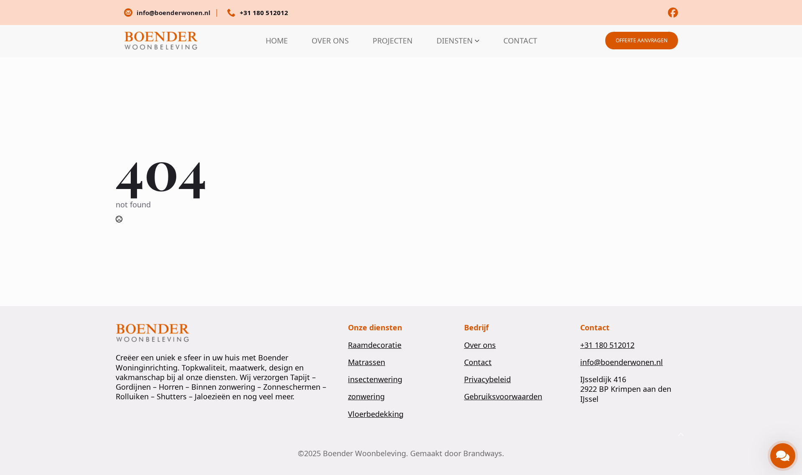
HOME (277, 40)
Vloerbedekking (376, 414)
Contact (478, 362)
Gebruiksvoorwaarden (503, 396)
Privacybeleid (487, 379)
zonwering (366, 396)
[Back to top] (681, 434)
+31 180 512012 (607, 345)
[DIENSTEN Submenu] (476, 40)
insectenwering (375, 379)
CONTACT (520, 40)
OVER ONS (330, 40)
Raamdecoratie (374, 345)
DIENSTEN (455, 40)
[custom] (673, 13)
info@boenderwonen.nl (621, 362)
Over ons (480, 345)
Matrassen (366, 362)
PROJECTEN (393, 40)
